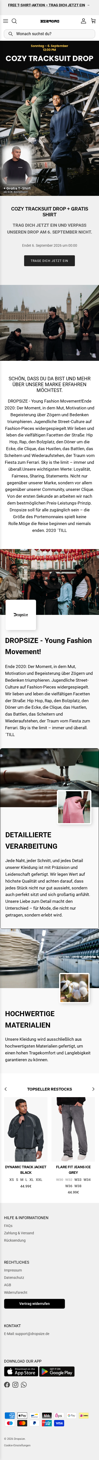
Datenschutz (14, 1278)
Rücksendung (15, 1240)
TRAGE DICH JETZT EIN (49, 261)
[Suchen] (16, 21)
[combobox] (49, 33)
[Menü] (5, 21)
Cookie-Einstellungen (17, 1445)
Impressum (13, 1270)
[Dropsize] (49, 21)
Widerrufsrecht (15, 1292)
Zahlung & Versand (19, 1233)
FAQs (8, 1226)
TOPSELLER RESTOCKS (49, 1089)
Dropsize (19, 1439)
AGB (7, 1285)
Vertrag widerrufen (34, 1304)
